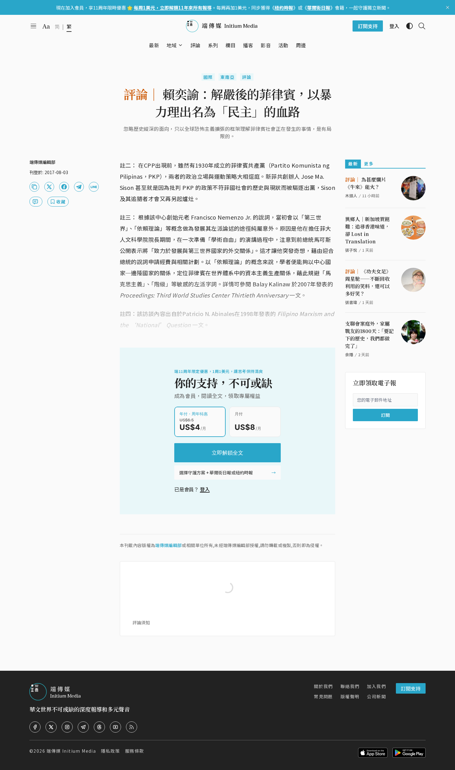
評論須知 (141, 622)
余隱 (349, 354)
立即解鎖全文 (227, 453)
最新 (353, 163)
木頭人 (351, 196)
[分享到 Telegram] (79, 187)
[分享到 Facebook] (64, 187)
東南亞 (227, 77)
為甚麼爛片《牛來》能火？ (365, 183)
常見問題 (323, 696)
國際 (208, 77)
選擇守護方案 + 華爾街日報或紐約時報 (216, 472)
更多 (369, 163)
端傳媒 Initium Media (71, 751)
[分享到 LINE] (94, 187)
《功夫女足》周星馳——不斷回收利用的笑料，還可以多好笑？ (368, 282)
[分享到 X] (49, 187)
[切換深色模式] (407, 26)
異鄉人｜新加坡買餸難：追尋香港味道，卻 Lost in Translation (367, 230)
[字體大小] (46, 26)
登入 (205, 489)
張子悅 (351, 250)
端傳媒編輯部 (168, 545)
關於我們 (323, 686)
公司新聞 (376, 696)
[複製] (34, 187)
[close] (448, 7)
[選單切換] (180, 45)
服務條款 (134, 751)
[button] (172, 45)
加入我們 (376, 686)
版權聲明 (350, 696)
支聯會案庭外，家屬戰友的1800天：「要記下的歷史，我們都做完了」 (369, 334)
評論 (247, 77)
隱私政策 (110, 751)
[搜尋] (419, 26)
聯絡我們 (350, 686)
